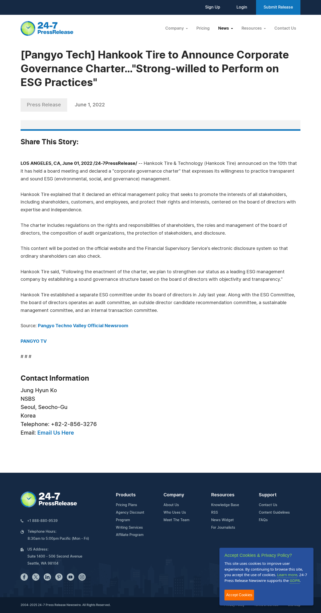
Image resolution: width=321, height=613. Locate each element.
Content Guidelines (274, 512)
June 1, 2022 (90, 104)
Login (241, 7)
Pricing (203, 28)
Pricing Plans (126, 505)
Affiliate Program (129, 535)
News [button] (224, 28)
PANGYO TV (34, 341)
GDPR (295, 580)
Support (268, 495)
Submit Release (278, 7)
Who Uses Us (175, 512)
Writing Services (129, 527)
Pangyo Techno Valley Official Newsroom (83, 326)
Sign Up (212, 7)
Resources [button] (252, 28)
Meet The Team (176, 520)
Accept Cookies (239, 595)
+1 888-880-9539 (42, 521)
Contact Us (285, 28)
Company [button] (175, 28)
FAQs (263, 520)
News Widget (222, 520)
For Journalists (223, 527)
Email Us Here (55, 433)
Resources (222, 495)
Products (126, 495)
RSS (214, 512)
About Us (171, 505)
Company (174, 495)
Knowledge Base (225, 505)
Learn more (287, 574)
